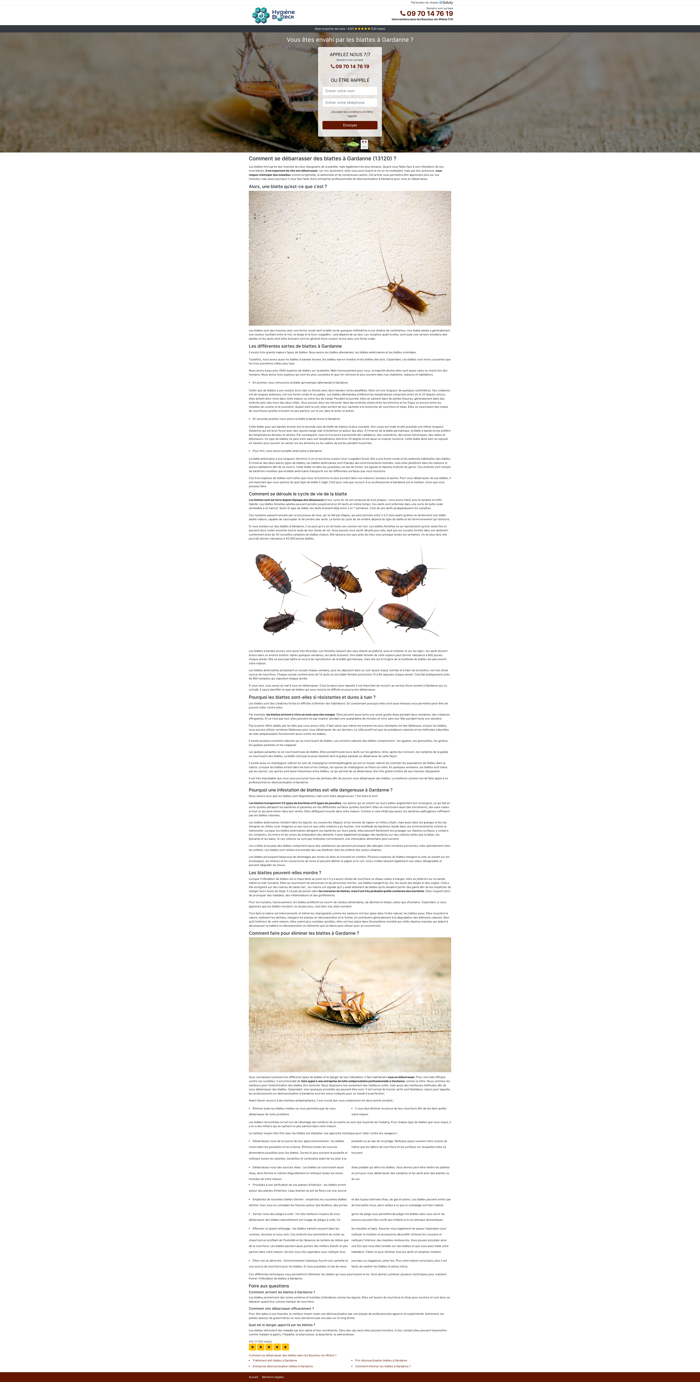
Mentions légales (273, 1377)
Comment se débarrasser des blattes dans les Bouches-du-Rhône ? (293, 1355)
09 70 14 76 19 (429, 13)
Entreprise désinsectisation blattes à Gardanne (283, 1366)
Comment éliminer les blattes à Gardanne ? (383, 1366)
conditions (355, 112)
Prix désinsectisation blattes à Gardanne (381, 1360)
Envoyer (350, 125)
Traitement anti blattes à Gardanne (275, 1360)
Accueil (253, 1377)
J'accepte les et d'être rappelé (352, 114)
